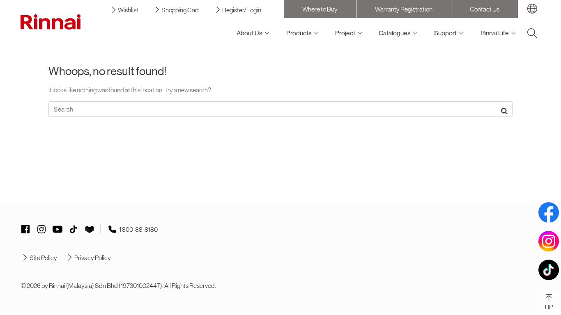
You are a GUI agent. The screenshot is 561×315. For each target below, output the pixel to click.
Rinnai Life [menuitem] (495, 33)
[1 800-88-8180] (112, 229)
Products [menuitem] (299, 33)
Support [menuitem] (445, 33)
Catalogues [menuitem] (395, 33)
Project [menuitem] (345, 33)
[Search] (532, 33)
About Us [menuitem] (249, 33)
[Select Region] (532, 8)
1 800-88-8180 (138, 229)
